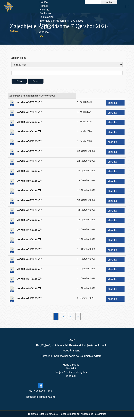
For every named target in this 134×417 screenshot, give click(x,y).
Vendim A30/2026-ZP (29, 288)
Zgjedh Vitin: (18, 57)
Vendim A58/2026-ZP (29, 102)
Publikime (45, 13)
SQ (41, 36)
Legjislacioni (47, 17)
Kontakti (71, 368)
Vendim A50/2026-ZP (29, 180)
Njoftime (44, 9)
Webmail (71, 376)
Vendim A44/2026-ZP (29, 239)
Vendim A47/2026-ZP (29, 210)
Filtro (19, 81)
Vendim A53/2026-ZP (29, 151)
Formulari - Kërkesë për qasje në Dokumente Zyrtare (71, 356)
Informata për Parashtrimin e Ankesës (61, 20)
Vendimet (43, 32)
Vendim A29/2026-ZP (29, 298)
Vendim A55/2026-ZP (29, 131)
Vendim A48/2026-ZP (29, 200)
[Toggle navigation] (127, 6)
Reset (36, 81)
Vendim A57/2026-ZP (29, 112)
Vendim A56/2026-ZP (29, 122)
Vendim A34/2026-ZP (29, 259)
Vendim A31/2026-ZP (29, 278)
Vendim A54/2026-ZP (29, 141)
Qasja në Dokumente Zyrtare (71, 372)
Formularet (46, 28)
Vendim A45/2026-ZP (29, 229)
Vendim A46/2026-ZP (29, 220)
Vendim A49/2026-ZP (29, 190)
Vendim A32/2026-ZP (29, 269)
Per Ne (44, 6)
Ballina (44, 2)
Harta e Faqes (71, 364)
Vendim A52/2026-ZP (29, 161)
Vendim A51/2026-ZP (29, 171)
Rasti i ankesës (48, 24)
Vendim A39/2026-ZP (29, 249)
